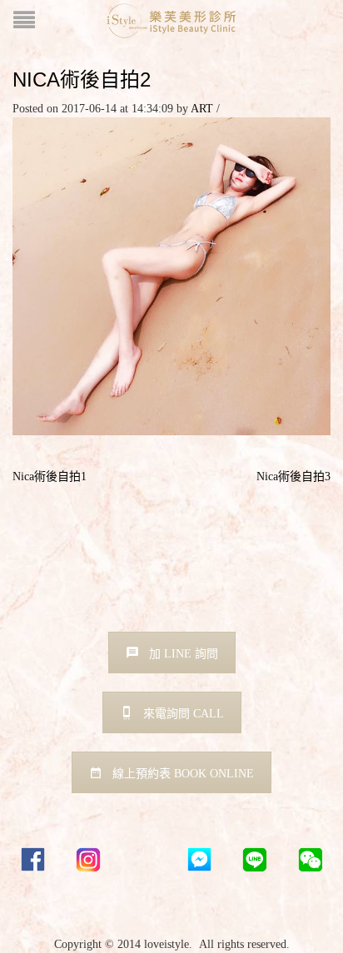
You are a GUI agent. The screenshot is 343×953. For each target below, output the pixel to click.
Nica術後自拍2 (81, 79)
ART (202, 108)
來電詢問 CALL (183, 713)
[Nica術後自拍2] (171, 275)
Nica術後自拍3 (293, 476)
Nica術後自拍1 (49, 476)
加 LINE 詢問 (183, 654)
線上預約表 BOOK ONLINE (183, 773)
